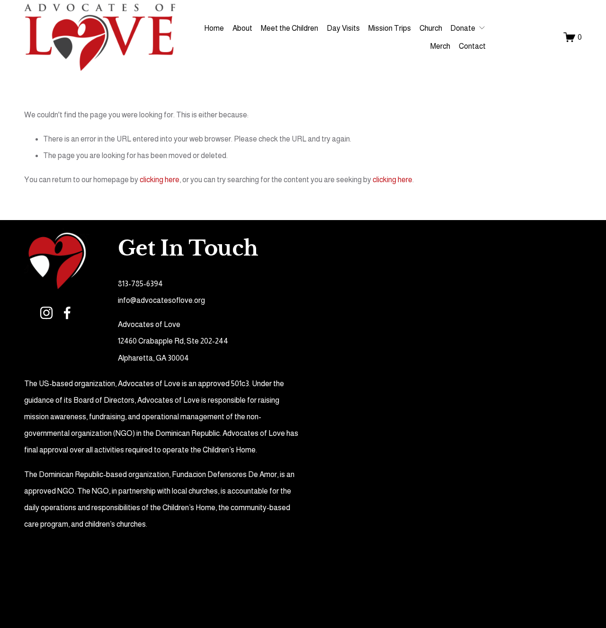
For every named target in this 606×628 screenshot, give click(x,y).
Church (430, 28)
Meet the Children (289, 28)
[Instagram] (46, 312)
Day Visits (343, 28)
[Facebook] (67, 312)
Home (214, 28)
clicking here (159, 180)
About (242, 28)
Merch (440, 46)
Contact (472, 46)
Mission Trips (389, 28)
